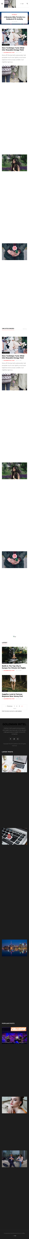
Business (14, 14)
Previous (9, 706)
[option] (14, 18)
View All (25, 328)
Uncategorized (8, 328)
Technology (5, 44)
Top (15, 1235)
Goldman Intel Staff (9, 52)
